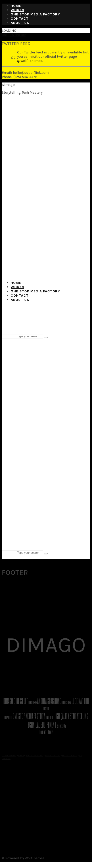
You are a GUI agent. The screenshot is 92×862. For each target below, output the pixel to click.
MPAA (21, 755)
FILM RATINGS (9, 755)
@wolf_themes (29, 61)
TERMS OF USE (52, 755)
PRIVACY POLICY (69, 755)
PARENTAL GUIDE (34, 755)
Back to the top (14, 35)
